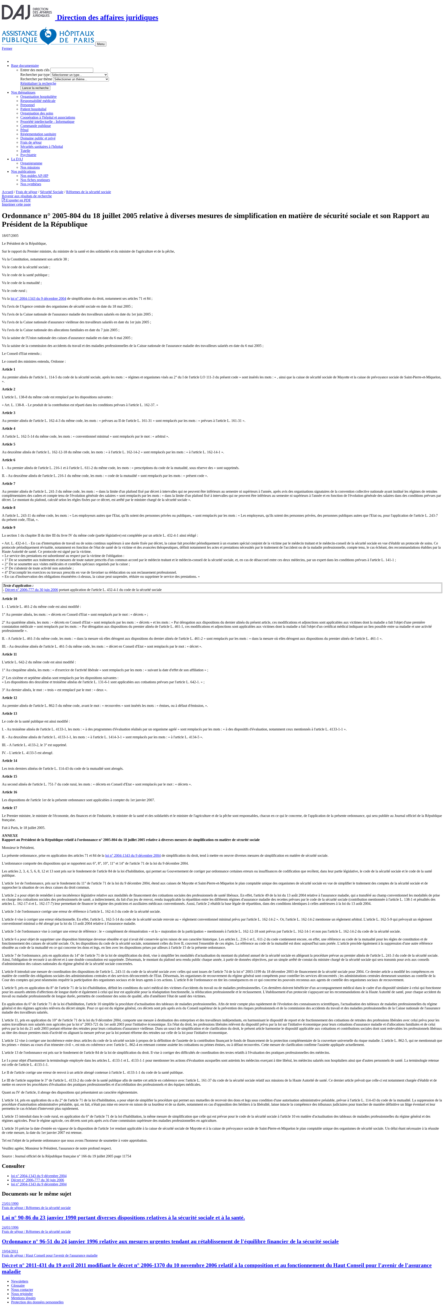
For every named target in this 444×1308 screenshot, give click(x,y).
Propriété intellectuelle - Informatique (47, 122)
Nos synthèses (30, 184)
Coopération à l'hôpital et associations (47, 117)
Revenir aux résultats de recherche (27, 196)
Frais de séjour (31, 142)
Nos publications (23, 171)
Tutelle (25, 151)
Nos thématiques (23, 92)
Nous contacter (22, 1290)
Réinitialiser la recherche (38, 83)
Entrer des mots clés (34, 70)
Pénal (24, 130)
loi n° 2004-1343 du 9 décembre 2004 (38, 298)
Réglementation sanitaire (38, 134)
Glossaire (18, 1285)
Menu (101, 44)
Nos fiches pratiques (35, 180)
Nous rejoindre (22, 1294)
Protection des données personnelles (37, 1302)
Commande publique (35, 126)
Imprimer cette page (16, 204)
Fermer (7, 48)
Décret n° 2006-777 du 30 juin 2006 (31, 590)
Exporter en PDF (18, 200)
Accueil (7, 192)
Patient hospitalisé (33, 109)
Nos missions (30, 167)
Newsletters (19, 1281)
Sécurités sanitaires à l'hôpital (41, 146)
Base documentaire (25, 66)
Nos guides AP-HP (34, 176)
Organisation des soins (36, 113)
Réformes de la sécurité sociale (88, 192)
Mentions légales (23, 1298)
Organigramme (31, 163)
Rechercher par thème (36, 79)
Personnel (27, 105)
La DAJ (17, 159)
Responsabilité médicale (38, 101)
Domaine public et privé (38, 138)
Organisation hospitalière (38, 97)
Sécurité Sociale (51, 192)
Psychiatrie (28, 155)
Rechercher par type (35, 75)
